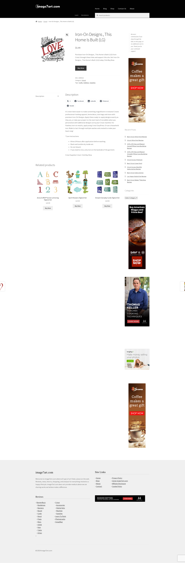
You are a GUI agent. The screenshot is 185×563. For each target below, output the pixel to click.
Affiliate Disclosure (119, 484)
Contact (99, 486)
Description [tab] (40, 96)
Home (97, 9)
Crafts (81, 83)
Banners (41, 508)
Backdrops (41, 505)
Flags (40, 519)
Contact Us (122, 9)
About (132, 9)
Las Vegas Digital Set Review (136, 176)
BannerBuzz (41, 502)
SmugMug (59, 522)
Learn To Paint (60, 516)
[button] (67, 34)
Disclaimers (85, 15)
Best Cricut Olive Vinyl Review (137, 137)
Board (40, 511)
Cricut (45, 21)
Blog (105, 9)
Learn (76, 15)
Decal (40, 516)
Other (40, 533)
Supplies (92, 83)
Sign (39, 527)
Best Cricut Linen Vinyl (134, 163)
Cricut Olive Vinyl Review (135, 140)
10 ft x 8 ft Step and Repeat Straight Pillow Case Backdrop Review (137, 154)
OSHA (40, 525)
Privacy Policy (117, 478)
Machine (59, 511)
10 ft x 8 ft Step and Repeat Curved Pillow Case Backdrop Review (136, 146)
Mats (39, 522)
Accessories (60, 505)
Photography (60, 519)
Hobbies (86, 83)
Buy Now (81, 68)
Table (40, 530)
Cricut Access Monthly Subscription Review (134, 168)
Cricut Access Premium (134, 160)
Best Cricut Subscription (135, 173)
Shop (112, 9)
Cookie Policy (117, 486)
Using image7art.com (120, 481)
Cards (40, 513)
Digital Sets (60, 508)
